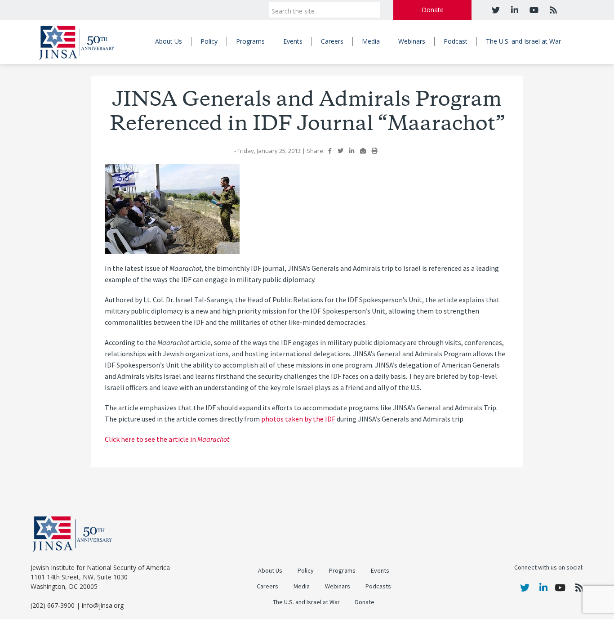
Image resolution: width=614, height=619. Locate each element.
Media (371, 41)
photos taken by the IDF (298, 419)
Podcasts (378, 586)
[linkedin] (513, 9)
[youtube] (533, 9)
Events (293, 41)
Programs (250, 41)
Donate (433, 9)
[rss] (552, 9)
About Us (168, 41)
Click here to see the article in (167, 439)
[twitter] (495, 9)
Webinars (411, 41)
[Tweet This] (340, 151)
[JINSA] (76, 41)
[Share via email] (363, 151)
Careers (332, 41)
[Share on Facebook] (330, 151)
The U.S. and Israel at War (523, 41)
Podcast (455, 41)
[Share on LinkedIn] (351, 151)
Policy (209, 41)
